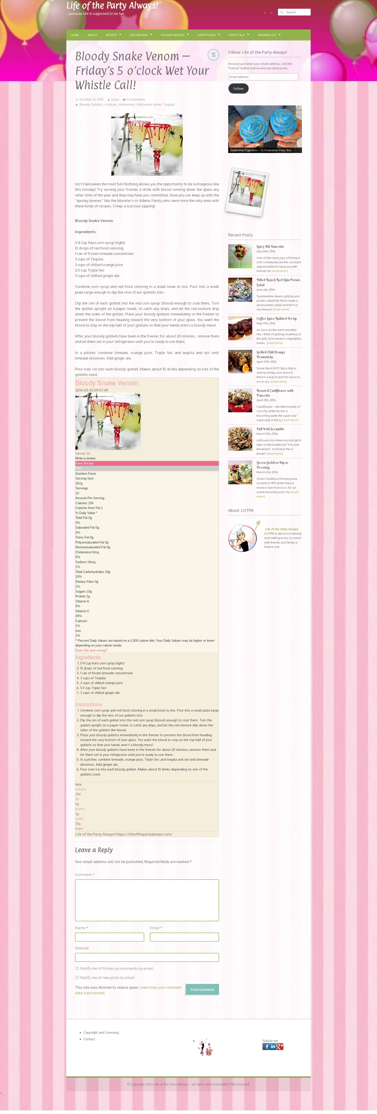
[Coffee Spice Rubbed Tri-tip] (240, 328)
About (92, 35)
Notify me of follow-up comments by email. (117, 968)
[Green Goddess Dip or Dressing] (240, 472)
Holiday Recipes (173, 35)
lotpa (115, 99)
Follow (238, 88)
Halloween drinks (149, 104)
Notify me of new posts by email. (107, 977)
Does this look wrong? (91, 650)
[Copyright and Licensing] (265, 13)
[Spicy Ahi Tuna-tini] (240, 256)
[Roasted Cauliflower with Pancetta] (240, 400)
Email (156, 927)
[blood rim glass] (246, 192)
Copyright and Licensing (101, 1032)
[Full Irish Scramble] (240, 439)
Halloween (127, 104)
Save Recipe (84, 463)
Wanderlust (267, 35)
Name (81, 927)
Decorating (139, 35)
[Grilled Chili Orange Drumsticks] (240, 362)
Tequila (169, 104)
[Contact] (272, 13)
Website (82, 948)
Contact (89, 1039)
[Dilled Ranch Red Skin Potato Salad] (240, 290)
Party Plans (207, 35)
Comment (85, 874)
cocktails (111, 104)
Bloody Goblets (91, 104)
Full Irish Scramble (270, 429)
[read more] (280, 271)
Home (75, 35)
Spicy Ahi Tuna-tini (270, 247)
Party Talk (237, 35)
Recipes (111, 35)
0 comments (136, 99)
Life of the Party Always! (112, 5)
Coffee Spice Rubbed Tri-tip (277, 319)
